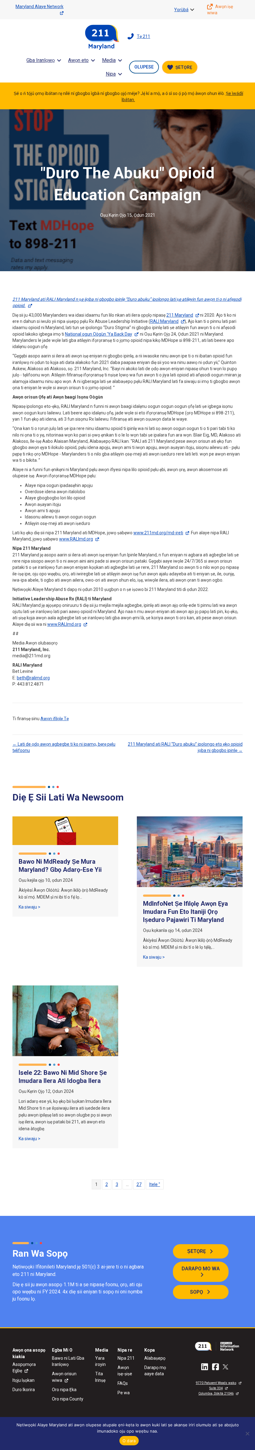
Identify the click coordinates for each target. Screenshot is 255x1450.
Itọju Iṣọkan (23, 1380)
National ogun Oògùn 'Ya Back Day (98, 334)
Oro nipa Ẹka (64, 1389)
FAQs (123, 1383)
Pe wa (124, 1392)
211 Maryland (179, 315)
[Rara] (247, 1433)
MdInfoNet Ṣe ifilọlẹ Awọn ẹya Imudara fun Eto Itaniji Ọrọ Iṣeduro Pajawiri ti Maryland (185, 911)
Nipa (111, 74)
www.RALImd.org (76, 538)
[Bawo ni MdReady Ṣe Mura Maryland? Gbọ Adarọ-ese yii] (65, 830)
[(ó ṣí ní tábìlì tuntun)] (218, 1346)
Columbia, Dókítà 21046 (216, 1393)
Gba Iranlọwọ (40, 60)
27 (139, 1184)
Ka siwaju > (29, 906)
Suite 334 (216, 1388)
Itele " (154, 1184)
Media (109, 60)
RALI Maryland (164, 321)
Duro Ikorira (23, 1389)
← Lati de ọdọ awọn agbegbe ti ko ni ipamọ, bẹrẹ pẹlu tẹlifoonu (63, 747)
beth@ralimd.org (33, 677)
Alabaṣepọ (154, 1358)
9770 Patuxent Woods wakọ (216, 1383)
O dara (129, 1440)
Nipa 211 (126, 1358)
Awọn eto (78, 60)
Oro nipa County (67, 1398)
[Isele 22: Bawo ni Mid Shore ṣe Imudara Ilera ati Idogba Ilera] (65, 1020)
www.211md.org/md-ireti (158, 532)
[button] (192, 9)
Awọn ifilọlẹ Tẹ (54, 718)
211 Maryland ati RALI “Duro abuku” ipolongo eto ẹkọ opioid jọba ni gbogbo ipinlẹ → (185, 747)
